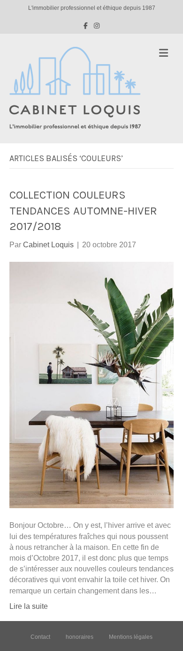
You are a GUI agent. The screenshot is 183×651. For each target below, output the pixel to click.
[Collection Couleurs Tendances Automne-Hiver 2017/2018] (91, 385)
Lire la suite (28, 606)
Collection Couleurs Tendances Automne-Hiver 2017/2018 (83, 210)
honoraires (79, 637)
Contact (40, 637)
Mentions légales (130, 637)
